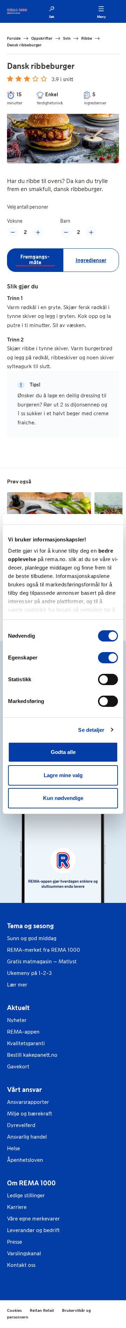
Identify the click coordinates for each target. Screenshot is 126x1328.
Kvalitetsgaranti (26, 1043)
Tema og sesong (30, 926)
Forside (14, 38)
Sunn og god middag (31, 938)
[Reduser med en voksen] (12, 232)
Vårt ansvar (24, 1089)
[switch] (108, 657)
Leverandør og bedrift (33, 1230)
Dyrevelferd (21, 1125)
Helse (13, 1148)
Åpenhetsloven (25, 1160)
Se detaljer (91, 730)
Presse (14, 1241)
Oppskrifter (41, 38)
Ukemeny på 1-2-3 (29, 973)
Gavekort (18, 1066)
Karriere (17, 1207)
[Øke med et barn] (91, 232)
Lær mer (17, 984)
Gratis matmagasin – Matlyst (42, 961)
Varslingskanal (24, 1253)
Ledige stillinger (26, 1195)
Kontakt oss (21, 1265)
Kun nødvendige (63, 798)
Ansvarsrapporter (28, 1102)
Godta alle (63, 752)
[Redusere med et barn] (65, 232)
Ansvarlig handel (27, 1136)
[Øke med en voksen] (37, 232)
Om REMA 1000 (31, 1183)
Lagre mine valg (63, 775)
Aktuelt (18, 1007)
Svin (67, 38)
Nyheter (17, 1020)
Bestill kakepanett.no (32, 1055)
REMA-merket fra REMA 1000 (43, 949)
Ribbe (86, 38)
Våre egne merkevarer (33, 1218)
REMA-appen (23, 1031)
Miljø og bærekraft (29, 1113)
